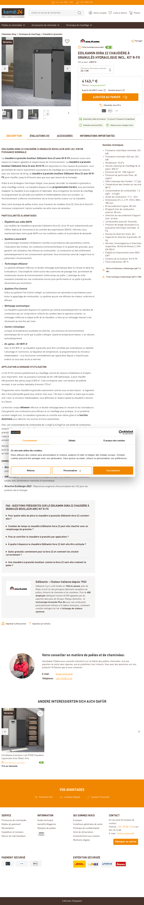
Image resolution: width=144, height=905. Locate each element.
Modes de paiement (11, 824)
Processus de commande (14, 820)
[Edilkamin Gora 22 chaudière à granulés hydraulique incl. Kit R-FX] (36, 71)
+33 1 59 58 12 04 (64, 679)
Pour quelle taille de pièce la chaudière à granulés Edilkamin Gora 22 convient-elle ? (48, 517)
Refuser (31, 470)
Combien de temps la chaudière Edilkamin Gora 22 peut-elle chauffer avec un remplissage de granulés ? (47, 528)
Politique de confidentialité (86, 828)
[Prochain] (67, 68)
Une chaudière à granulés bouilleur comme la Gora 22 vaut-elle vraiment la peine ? (46, 564)
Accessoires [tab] (65, 136)
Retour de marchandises (14, 836)
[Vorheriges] (5, 731)
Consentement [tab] (29, 440)
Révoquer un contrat (125, 842)
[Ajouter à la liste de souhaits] (67, 41)
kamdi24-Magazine (46, 824)
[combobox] (51, 13)
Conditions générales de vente (88, 824)
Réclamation (8, 828)
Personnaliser (70, 470)
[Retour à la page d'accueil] (13, 13)
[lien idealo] (54, 834)
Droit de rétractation (83, 832)
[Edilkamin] (90, 41)
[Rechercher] (79, 13)
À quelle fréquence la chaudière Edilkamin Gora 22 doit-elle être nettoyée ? (47, 544)
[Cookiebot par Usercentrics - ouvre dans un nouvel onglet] (121, 432)
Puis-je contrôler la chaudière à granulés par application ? (38, 537)
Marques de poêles (46, 828)
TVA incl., (94, 85)
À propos (77, 820)
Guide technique (45, 820)
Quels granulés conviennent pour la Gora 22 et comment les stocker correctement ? (42, 553)
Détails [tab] (72, 440)
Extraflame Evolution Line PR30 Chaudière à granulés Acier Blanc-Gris (23, 757)
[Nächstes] (139, 731)
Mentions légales (81, 840)
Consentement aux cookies (86, 836)
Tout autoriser (113, 470)
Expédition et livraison (12, 832)
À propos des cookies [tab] (114, 440)
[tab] (14, 136)
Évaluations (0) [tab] (39, 136)
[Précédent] (5, 68)
